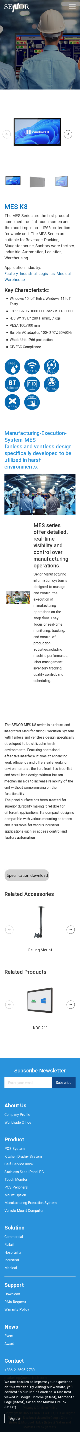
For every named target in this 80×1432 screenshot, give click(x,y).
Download (12, 1294)
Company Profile (17, 1114)
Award (9, 1344)
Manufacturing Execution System (30, 1203)
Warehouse (14, 279)
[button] (68, 134)
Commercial (13, 1237)
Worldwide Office (17, 1122)
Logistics (46, 273)
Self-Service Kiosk (19, 1164)
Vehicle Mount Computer (24, 1210)
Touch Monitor (15, 1179)
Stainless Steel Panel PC (24, 1172)
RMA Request (15, 1302)
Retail (9, 1244)
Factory (11, 273)
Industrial (28, 273)
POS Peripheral (16, 1187)
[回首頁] (17, 6)
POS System (14, 1148)
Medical (64, 273)
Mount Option (15, 1195)
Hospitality (13, 1252)
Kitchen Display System (23, 1156)
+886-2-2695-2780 (19, 1370)
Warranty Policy (16, 1309)
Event (9, 1336)
